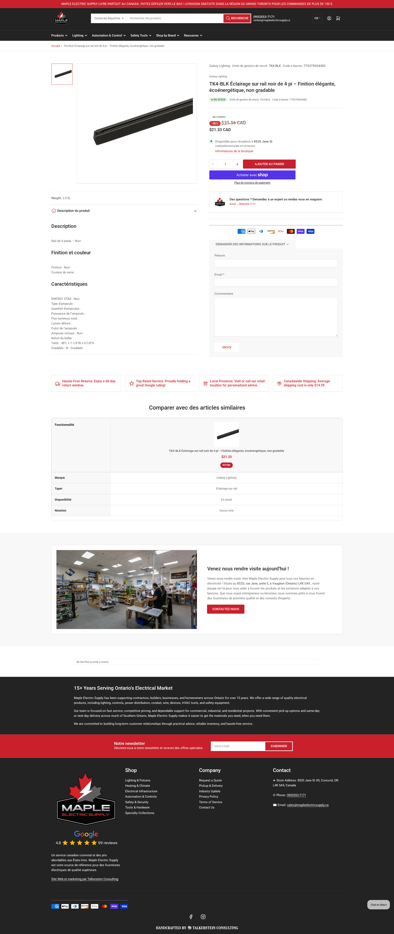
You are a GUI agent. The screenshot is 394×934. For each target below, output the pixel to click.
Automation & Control (107, 35)
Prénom (219, 255)
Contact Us (206, 807)
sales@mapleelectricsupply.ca (308, 805)
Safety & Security (136, 802)
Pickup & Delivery (211, 786)
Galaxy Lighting (219, 66)
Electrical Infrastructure (141, 791)
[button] (210, 116)
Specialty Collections (139, 813)
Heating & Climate (137, 786)
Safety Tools (139, 35)
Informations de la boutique (234, 151)
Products (57, 35)
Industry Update (209, 791)
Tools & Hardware (137, 807)
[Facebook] (191, 917)
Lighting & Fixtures (137, 780)
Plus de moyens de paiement (252, 182)
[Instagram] (203, 917)
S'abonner (279, 746)
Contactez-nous (225, 609)
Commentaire (223, 294)
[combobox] (189, 18)
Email (233, 204)
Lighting (78, 35)
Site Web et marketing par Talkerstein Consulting (84, 879)
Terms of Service (210, 802)
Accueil (55, 45)
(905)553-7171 (247, 204)
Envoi (226, 347)
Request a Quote (210, 780)
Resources (191, 35)
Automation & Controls (141, 796)
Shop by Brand (166, 35)
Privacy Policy (208, 796)
